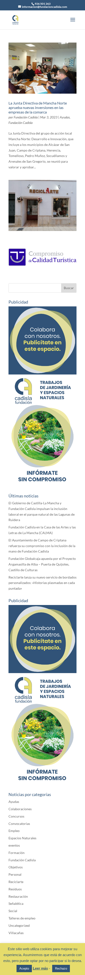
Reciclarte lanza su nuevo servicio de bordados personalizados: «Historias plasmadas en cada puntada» (42, 583)
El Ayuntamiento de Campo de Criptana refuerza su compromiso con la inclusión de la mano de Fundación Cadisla (41, 545)
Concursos (16, 816)
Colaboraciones (20, 809)
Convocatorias (19, 824)
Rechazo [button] (61, 968)
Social (12, 911)
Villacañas (16, 933)
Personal (14, 874)
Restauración (18, 896)
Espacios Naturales (22, 838)
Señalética (15, 903)
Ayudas (65, 117)
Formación (16, 853)
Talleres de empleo (21, 918)
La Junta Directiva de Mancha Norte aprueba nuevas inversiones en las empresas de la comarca (37, 107)
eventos (14, 845)
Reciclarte (15, 882)
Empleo (14, 831)
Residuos (15, 889)
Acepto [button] (24, 968)
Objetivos (15, 867)
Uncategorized (19, 925)
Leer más (40, 968)
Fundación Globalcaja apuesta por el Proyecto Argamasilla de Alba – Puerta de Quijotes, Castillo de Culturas (42, 564)
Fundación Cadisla (26, 117)
